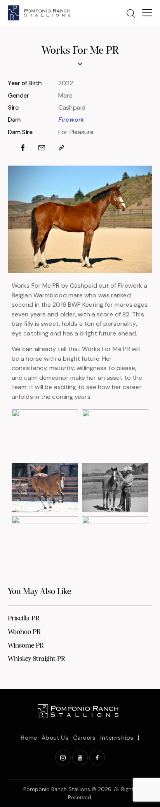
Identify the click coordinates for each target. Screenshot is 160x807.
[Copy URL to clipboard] (61, 148)
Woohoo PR (24, 632)
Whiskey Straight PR (36, 659)
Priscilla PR (24, 618)
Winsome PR (26, 646)
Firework (71, 119)
